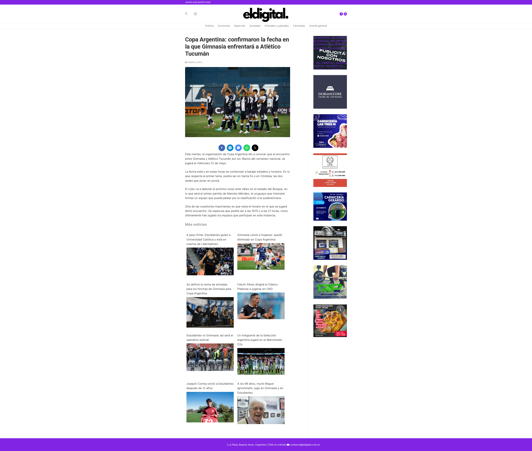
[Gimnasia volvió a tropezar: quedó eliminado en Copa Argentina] (261, 268)
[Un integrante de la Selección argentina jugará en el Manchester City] (261, 373)
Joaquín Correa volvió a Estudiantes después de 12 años (210, 386)
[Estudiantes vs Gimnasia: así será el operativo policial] (210, 370)
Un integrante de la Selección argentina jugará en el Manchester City (259, 340)
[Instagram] (345, 14)
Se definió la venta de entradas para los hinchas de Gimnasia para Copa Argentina (208, 289)
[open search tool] (186, 13)
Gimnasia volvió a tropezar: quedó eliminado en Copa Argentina (259, 237)
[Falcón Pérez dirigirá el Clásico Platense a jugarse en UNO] (261, 318)
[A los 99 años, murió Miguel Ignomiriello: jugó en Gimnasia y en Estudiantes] (261, 423)
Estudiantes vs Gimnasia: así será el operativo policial (209, 338)
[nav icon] (195, 13)
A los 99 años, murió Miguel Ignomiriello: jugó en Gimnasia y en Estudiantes (260, 388)
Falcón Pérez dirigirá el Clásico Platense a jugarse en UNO (257, 287)
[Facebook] (341, 14)
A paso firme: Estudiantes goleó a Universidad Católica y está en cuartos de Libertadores (208, 239)
